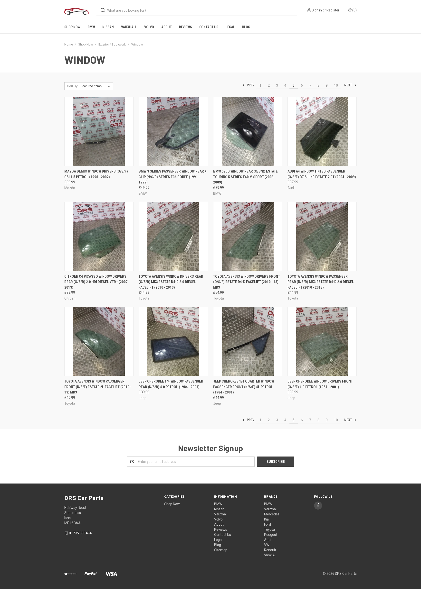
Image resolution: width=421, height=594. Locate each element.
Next (348, 85)
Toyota (269, 529)
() (354, 10)
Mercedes (271, 514)
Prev (250, 85)
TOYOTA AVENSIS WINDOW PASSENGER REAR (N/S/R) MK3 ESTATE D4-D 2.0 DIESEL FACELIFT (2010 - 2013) (320, 282)
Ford (267, 524)
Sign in (317, 10)
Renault (270, 550)
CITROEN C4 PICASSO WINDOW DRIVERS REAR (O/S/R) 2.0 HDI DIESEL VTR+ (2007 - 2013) (97, 282)
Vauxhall (129, 27)
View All (270, 555)
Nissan (108, 27)
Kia (266, 519)
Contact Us (208, 27)
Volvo (149, 27)
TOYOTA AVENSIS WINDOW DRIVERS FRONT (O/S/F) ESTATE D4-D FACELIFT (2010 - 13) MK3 (246, 282)
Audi (267, 540)
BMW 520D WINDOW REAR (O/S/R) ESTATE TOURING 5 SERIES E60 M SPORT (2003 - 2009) (245, 176)
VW (266, 545)
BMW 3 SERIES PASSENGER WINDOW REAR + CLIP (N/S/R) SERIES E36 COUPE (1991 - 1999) (173, 176)
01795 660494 (80, 533)
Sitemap (220, 550)
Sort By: (72, 86)
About (166, 27)
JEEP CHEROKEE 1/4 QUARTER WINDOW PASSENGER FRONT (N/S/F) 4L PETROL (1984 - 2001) (243, 386)
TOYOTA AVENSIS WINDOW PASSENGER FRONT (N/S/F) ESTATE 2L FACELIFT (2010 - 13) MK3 (97, 386)
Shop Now (72, 27)
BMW (91, 27)
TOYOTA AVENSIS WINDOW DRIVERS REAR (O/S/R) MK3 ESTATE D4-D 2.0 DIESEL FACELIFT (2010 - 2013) (171, 282)
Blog (246, 27)
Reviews (185, 27)
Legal (230, 27)
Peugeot (270, 535)
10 (336, 85)
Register (332, 10)
